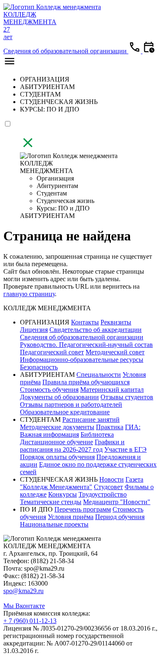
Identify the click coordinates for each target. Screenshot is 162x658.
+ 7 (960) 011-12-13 (29, 620)
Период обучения (120, 516)
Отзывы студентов (127, 397)
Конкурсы (62, 494)
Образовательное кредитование (65, 412)
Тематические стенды (50, 501)
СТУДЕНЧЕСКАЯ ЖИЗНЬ (59, 101)
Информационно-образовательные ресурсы (81, 359)
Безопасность (39, 367)
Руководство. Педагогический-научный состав (86, 344)
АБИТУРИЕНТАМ (47, 86)
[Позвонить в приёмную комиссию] (135, 50)
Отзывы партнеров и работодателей (71, 404)
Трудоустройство (103, 494)
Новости (111, 479)
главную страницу (29, 293)
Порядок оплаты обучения (57, 456)
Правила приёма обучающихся (86, 382)
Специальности (98, 374)
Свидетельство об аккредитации (95, 329)
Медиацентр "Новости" (116, 501)
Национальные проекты (54, 524)
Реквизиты (116, 322)
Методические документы (57, 426)
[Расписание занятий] (148, 50)
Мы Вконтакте (24, 605)
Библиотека (97, 434)
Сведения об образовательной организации (65, 50)
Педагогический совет (52, 352)
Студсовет (108, 486)
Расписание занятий (91, 419)
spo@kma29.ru (23, 590)
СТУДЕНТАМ (40, 94)
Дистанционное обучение (56, 441)
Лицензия (34, 329)
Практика (109, 426)
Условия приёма (70, 516)
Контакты (85, 322)
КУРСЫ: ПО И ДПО (49, 109)
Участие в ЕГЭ (125, 449)
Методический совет (115, 352)
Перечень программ (82, 509)
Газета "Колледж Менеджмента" (81, 483)
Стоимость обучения (49, 389)
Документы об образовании (59, 397)
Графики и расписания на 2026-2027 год (72, 445)
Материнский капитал (112, 389)
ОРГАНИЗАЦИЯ (44, 79)
